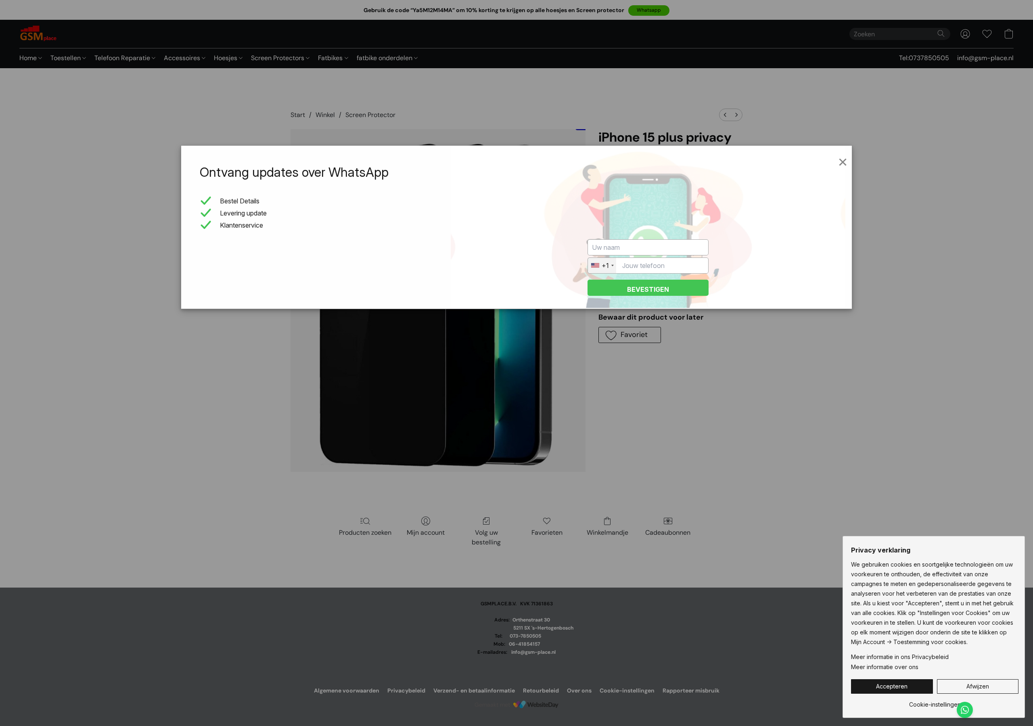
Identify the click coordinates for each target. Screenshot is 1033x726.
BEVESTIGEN (648, 289)
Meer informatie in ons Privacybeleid (900, 656)
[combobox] (602, 265)
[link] (934, 701)
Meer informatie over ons (884, 666)
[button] (892, 686)
